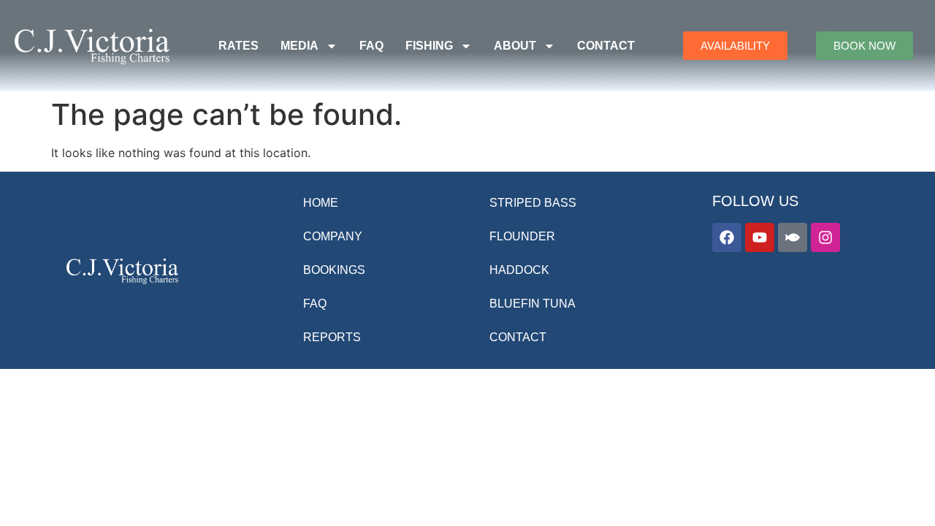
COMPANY (332, 236)
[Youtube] (759, 237)
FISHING (429, 45)
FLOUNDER (522, 236)
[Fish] (792, 237)
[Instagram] (825, 237)
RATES (238, 45)
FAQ (371, 45)
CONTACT (606, 45)
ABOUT (515, 45)
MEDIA (299, 45)
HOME (320, 203)
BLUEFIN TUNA (532, 303)
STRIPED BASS (532, 203)
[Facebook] (726, 237)
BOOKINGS (334, 270)
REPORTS (332, 337)
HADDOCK (519, 270)
